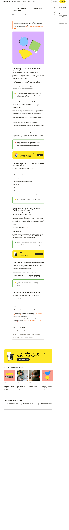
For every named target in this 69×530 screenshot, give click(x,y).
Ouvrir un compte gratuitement (23, 359)
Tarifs (34, 1)
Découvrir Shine (39, 254)
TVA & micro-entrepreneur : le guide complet (46, 404)
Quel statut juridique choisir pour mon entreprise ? (13, 404)
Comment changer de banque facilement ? (28, 404)
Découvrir (62, 1)
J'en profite (40, 155)
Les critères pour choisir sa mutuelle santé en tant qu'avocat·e (62, 12)
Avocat (5, 382)
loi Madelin (26, 227)
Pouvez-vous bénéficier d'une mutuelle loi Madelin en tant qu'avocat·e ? (63, 16)
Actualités (14, 1)
